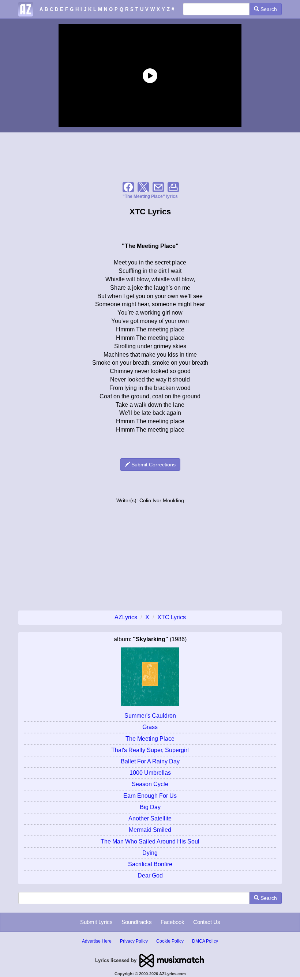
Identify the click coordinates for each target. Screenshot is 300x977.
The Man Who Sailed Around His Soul (150, 841)
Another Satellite (150, 818)
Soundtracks (136, 922)
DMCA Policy (205, 941)
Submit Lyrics (96, 922)
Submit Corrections (153, 464)
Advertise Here (97, 941)
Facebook (172, 922)
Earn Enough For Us (150, 796)
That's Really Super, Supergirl (150, 750)
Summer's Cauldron (150, 716)
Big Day (150, 807)
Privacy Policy (134, 941)
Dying (150, 853)
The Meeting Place (150, 739)
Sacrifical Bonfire (150, 864)
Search (268, 9)
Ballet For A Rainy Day (150, 761)
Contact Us (206, 922)
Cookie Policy (170, 941)
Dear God (150, 875)
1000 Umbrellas (150, 773)
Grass (150, 727)
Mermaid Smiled (150, 830)
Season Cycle (150, 784)
